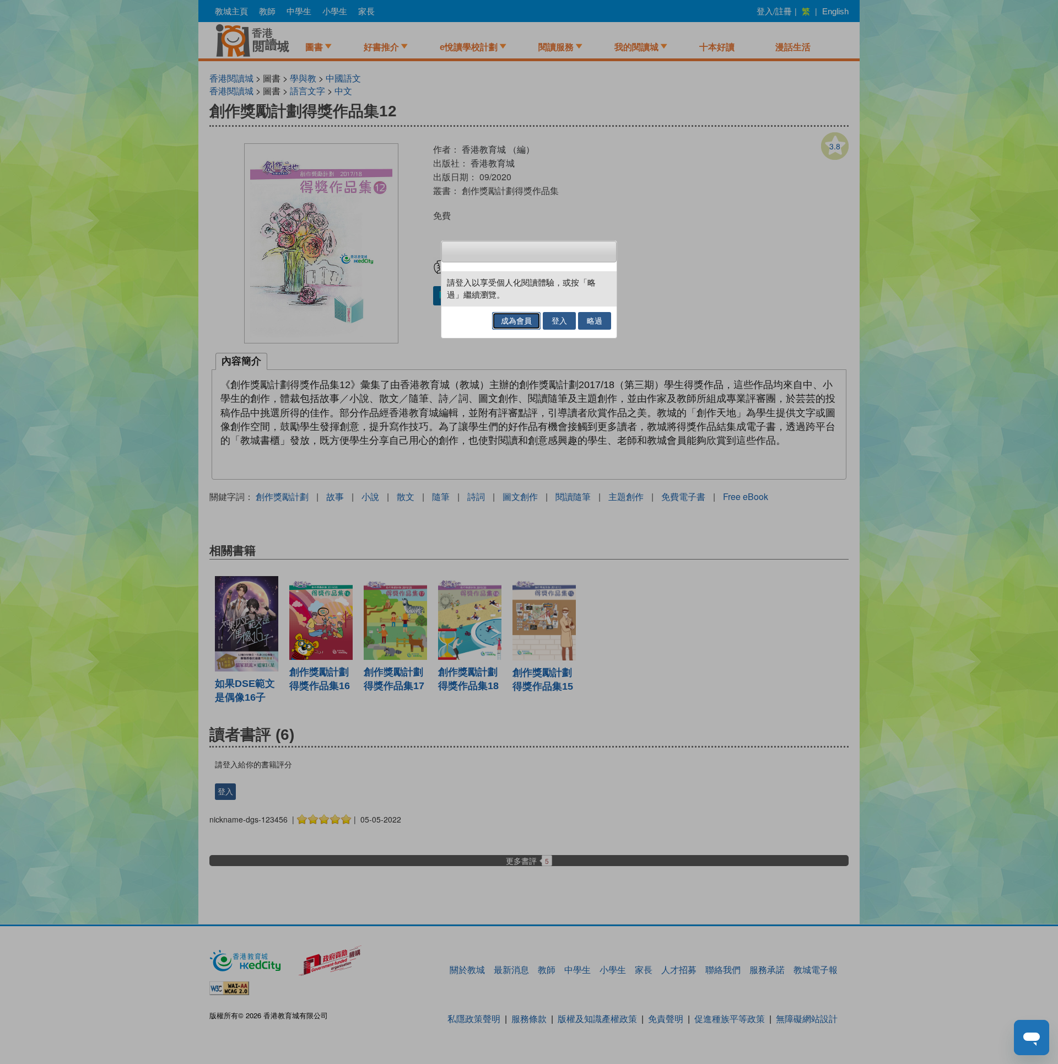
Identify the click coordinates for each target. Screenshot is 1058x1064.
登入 (559, 320)
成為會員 (516, 320)
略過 (594, 320)
